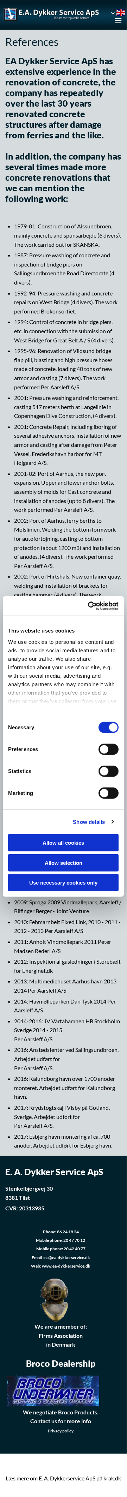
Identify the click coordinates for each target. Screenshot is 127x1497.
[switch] (109, 749)
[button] (115, 20)
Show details (89, 822)
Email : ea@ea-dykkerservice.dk (61, 1257)
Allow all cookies (63, 843)
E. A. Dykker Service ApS (54, 1171)
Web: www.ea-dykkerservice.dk (60, 1266)
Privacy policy (61, 1430)
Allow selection (63, 863)
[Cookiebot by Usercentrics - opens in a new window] (89, 605)
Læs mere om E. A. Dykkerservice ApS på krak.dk (63, 1478)
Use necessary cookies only (63, 883)
